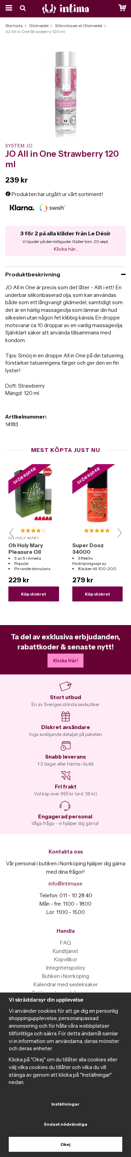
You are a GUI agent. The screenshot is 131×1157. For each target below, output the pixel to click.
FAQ (65, 942)
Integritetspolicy (65, 967)
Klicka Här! (65, 660)
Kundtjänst (65, 951)
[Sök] (23, 8)
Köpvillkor (65, 959)
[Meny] (8, 8)
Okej (65, 1144)
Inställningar (65, 1104)
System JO (19, 145)
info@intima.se (65, 883)
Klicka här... (66, 249)
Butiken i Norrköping (65, 976)
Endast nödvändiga (65, 1124)
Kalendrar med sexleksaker (66, 984)
